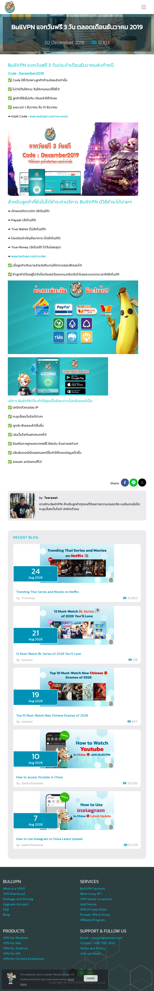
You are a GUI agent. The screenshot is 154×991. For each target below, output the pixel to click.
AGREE (91, 978)
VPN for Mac (12, 943)
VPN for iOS (11, 953)
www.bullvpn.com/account (48, 116)
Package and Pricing (18, 899)
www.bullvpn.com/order (28, 256)
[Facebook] (125, 483)
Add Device (88, 904)
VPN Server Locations (96, 899)
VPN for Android (15, 948)
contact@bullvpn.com (106, 937)
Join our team (90, 953)
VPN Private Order (93, 909)
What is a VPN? (14, 888)
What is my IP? (90, 893)
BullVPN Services (92, 888)
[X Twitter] (142, 483)
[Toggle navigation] (143, 7)
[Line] (134, 483)
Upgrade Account (15, 904)
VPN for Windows (15, 937)
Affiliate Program (92, 919)
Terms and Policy (92, 948)
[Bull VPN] (10, 7)
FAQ (6, 909)
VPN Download (14, 893)
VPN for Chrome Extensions (23, 958)
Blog (6, 914)
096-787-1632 (104, 943)
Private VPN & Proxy (95, 914)
